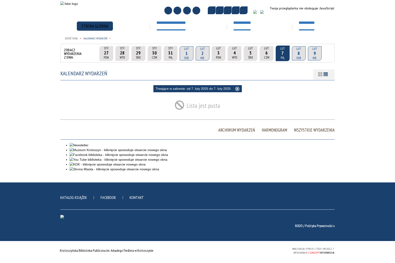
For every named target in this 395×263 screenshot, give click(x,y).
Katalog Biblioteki (181, 39)
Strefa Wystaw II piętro (248, 58)
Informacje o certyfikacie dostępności (197, 251)
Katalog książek (73, 197)
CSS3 (262, 250)
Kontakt (137, 197)
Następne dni (327, 53)
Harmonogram (274, 130)
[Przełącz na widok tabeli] (326, 74)
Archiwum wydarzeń (236, 130)
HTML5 (255, 250)
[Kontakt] (187, 10)
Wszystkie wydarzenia (314, 130)
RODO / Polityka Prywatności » (315, 225)
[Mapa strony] (177, 10)
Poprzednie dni (93, 53)
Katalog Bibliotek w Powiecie (182, 54)
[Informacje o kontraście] (244, 10)
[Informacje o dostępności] (220, 10)
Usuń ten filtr (237, 89)
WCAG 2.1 (276, 250)
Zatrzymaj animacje (212, 10)
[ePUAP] (263, 13)
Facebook (108, 197)
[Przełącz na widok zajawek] (320, 74)
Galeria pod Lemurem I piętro (249, 42)
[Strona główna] (168, 10)
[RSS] (196, 10)
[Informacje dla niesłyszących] (236, 10)
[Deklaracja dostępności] (228, 10)
